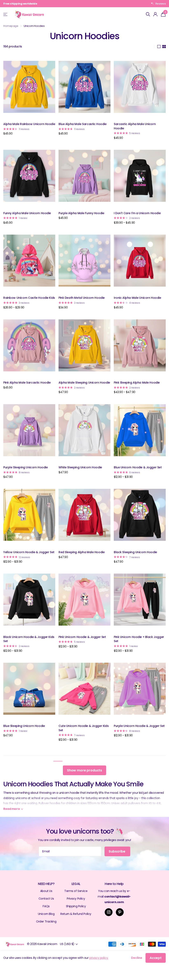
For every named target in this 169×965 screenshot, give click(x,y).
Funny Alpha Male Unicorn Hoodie (27, 213)
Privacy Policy (76, 898)
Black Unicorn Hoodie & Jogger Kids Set (28, 639)
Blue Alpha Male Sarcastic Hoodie (83, 124)
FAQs (46, 906)
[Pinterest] (120, 912)
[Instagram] (109, 912)
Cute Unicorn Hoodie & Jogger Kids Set (84, 728)
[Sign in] (155, 14)
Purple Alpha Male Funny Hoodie (81, 213)
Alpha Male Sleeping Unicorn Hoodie (84, 382)
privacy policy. (98, 958)
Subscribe (117, 851)
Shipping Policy (76, 906)
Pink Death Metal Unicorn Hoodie (82, 298)
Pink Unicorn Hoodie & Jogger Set (82, 637)
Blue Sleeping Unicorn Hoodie (24, 726)
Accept (156, 958)
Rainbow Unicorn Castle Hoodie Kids (29, 298)
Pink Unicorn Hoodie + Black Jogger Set (139, 639)
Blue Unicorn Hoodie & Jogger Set (138, 467)
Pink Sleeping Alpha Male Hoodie (137, 382)
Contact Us (46, 898)
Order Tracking (46, 921)
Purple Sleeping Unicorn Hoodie (25, 467)
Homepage (10, 26)
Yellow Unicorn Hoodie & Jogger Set (28, 552)
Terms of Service (75, 891)
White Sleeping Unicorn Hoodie (80, 467)
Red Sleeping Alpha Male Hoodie (81, 552)
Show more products (84, 770)
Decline (136, 958)
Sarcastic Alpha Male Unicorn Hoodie (135, 126)
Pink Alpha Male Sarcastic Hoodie (27, 382)
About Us (46, 891)
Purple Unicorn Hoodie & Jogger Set (139, 726)
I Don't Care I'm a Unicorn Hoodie (137, 213)
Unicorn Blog (46, 914)
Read (11, 809)
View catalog (5, 14)
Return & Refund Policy (75, 914)
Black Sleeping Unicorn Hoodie (135, 552)
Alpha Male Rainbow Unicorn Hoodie (29, 124)
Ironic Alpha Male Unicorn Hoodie (137, 298)
